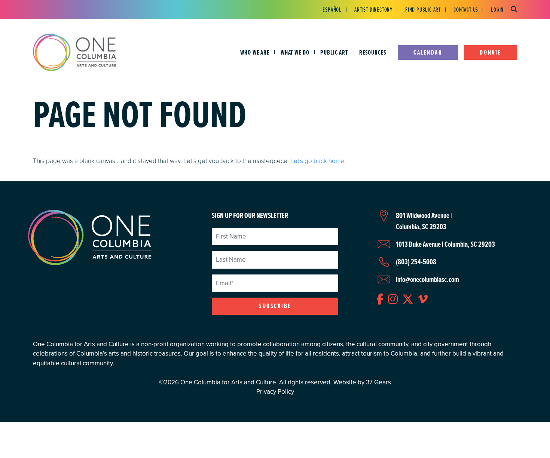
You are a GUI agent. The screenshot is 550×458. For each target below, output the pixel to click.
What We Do (295, 52)
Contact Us (465, 9)
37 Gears (378, 382)
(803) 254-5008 (416, 261)
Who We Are (254, 52)
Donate (490, 52)
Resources (372, 52)
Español (332, 9)
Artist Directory (373, 9)
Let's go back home (317, 160)
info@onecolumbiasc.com (427, 279)
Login (497, 9)
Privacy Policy (275, 391)
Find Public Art (423, 9)
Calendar (427, 52)
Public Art (334, 52)
